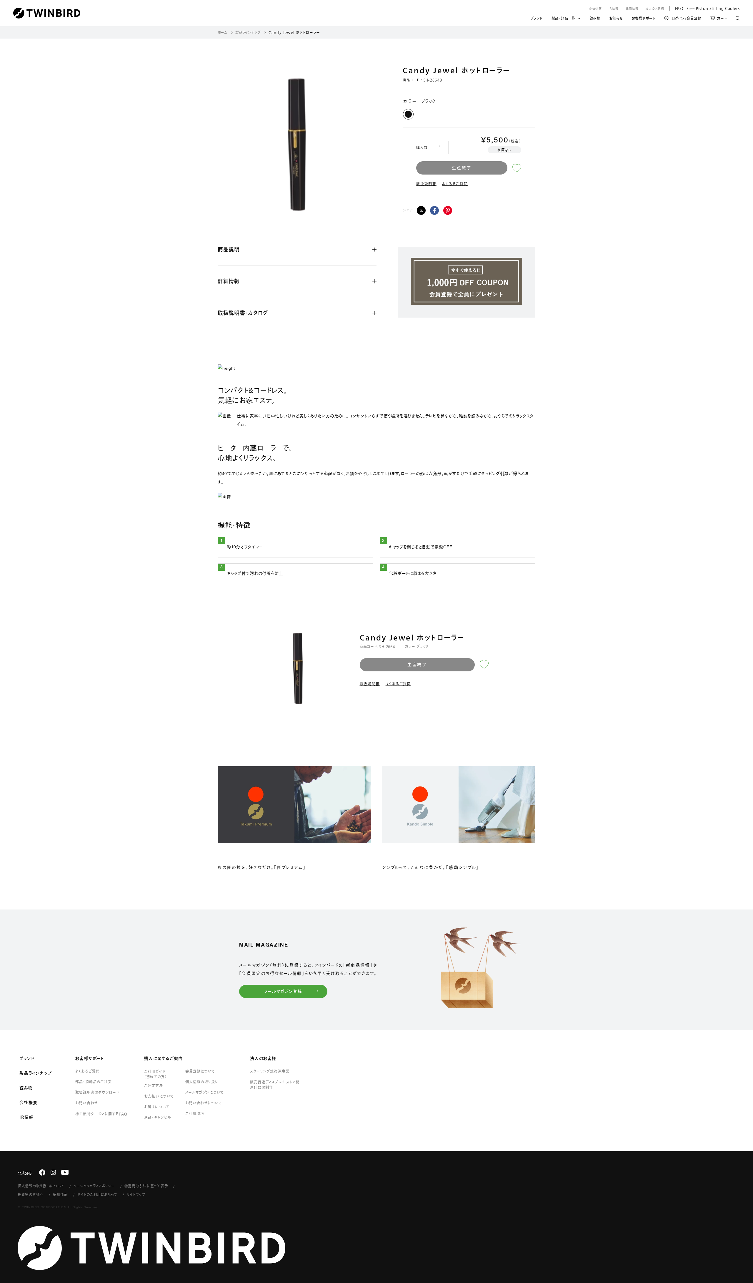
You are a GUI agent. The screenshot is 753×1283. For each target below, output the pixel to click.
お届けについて (156, 1106)
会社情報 (595, 8)
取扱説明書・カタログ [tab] (243, 313)
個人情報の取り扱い (202, 1081)
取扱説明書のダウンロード (97, 1092)
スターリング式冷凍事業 (269, 1071)
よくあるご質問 (455, 183)
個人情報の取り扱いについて (41, 1186)
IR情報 (614, 8)
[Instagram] (53, 1172)
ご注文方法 (153, 1085)
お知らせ (616, 19)
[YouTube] (65, 1172)
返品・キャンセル (157, 1117)
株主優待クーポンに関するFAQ (101, 1114)
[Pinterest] (447, 210)
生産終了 (462, 168)
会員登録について (200, 1071)
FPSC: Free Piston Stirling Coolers (704, 8)
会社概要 (28, 1103)
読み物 (595, 19)
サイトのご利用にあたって (97, 1194)
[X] (421, 210)
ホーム (222, 32)
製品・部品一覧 (564, 18)
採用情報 (632, 8)
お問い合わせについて (203, 1103)
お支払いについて (159, 1096)
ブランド (536, 19)
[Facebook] (434, 210)
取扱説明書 (426, 183)
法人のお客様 (654, 8)
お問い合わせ (86, 1103)
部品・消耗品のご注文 (93, 1081)
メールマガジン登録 (283, 991)
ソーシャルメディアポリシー (94, 1186)
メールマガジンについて (204, 1092)
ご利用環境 (194, 1113)
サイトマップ (136, 1194)
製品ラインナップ (248, 32)
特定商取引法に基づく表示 (146, 1186)
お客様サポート (643, 19)
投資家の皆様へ (31, 1194)
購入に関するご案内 (163, 1058)
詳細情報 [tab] (229, 281)
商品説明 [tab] (229, 249)
